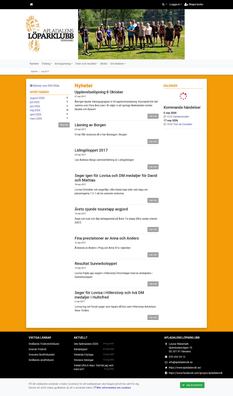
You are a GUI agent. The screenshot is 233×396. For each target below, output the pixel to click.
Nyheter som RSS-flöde (45, 85)
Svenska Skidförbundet (42, 354)
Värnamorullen (181, 116)
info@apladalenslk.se (181, 362)
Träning (45, 63)
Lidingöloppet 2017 (91, 150)
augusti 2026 (37, 98)
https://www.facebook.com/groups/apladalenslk (196, 372)
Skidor (104, 63)
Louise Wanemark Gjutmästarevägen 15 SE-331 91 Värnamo (180, 347)
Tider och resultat (85, 63)
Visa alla (64, 125)
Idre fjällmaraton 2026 (86, 343)
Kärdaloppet (80, 349)
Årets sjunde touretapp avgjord (101, 209)
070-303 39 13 (177, 356)
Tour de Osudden (182, 124)
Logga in (175, 4)
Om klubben (117, 63)
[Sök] (164, 4)
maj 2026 (35, 110)
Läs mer (153, 116)
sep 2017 (45, 71)
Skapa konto (195, 4)
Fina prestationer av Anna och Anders (107, 238)
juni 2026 (35, 106)
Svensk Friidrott (37, 349)
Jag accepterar (193, 385)
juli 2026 (34, 102)
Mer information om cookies (113, 387)
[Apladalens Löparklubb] (105, 34)
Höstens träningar (84, 360)
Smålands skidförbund (41, 360)
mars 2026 (36, 118)
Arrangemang (63, 63)
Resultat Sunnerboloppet (96, 263)
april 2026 (35, 114)
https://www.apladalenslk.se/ (185, 367)
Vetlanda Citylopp (83, 354)
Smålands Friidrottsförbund (44, 343)
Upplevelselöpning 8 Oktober (99, 92)
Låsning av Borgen (90, 125)
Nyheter (34, 63)
